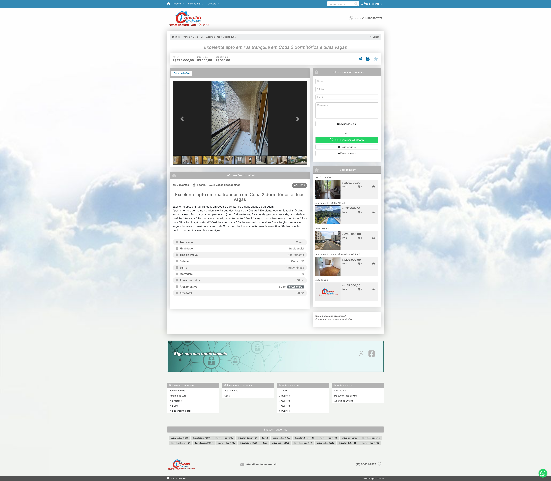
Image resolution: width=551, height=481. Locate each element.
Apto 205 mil (322, 228)
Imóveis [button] (177, 3)
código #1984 (328, 438)
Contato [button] (212, 3)
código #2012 (371, 438)
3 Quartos (284, 400)
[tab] (181, 73)
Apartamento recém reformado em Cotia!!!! (337, 254)
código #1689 (204, 443)
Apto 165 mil (321, 280)
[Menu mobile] (168, 3)
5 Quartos (284, 410)
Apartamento (213, 36)
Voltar (375, 36)
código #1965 (281, 438)
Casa (227, 395)
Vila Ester (174, 405)
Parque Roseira (177, 390)
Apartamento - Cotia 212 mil (330, 203)
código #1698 (248, 443)
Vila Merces (175, 400)
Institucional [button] (194, 3)
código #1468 (280, 443)
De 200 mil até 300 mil (345, 395)
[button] (183, 119)
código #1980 (303, 443)
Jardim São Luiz (177, 395)
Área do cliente (371, 3)
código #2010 (325, 443)
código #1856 (179, 438)
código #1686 (226, 443)
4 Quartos (284, 405)
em (247, 438)
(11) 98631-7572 (372, 18)
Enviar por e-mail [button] (348, 124)
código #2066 (224, 438)
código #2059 (201, 438)
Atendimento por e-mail (261, 464)
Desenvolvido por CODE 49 (372, 478)
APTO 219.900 (323, 177)
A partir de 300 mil (343, 400)
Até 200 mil (340, 390)
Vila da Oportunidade (180, 410)
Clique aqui (321, 319)
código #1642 (370, 443)
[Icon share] (361, 353)
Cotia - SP (198, 36)
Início (177, 36)
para (349, 438)
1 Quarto (283, 390)
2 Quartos (284, 395)
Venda (186, 36)
